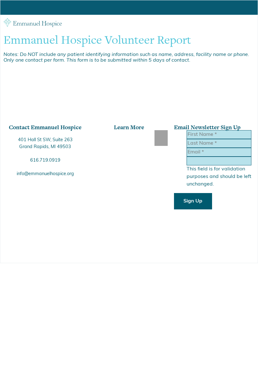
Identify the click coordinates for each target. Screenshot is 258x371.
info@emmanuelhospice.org (45, 174)
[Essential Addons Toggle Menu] (161, 138)
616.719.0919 (45, 160)
